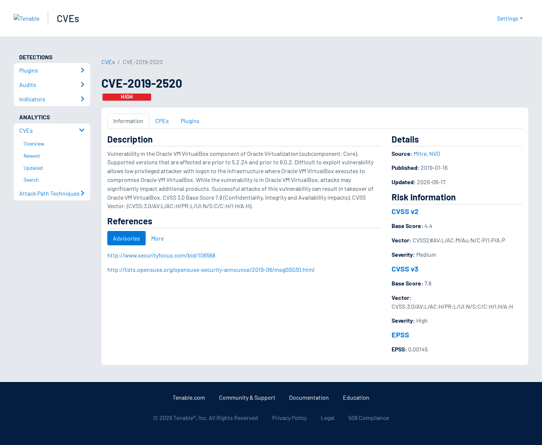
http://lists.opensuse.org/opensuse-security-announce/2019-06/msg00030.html (211, 269)
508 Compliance (368, 417)
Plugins (190, 120)
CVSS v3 (405, 268)
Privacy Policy (289, 417)
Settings (507, 18)
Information (128, 120)
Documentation (309, 397)
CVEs (68, 18)
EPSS (400, 334)
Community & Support (247, 397)
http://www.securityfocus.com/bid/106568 (161, 255)
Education (356, 397)
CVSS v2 (405, 211)
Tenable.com (189, 397)
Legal (327, 417)
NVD (434, 153)
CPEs (162, 120)
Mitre (420, 153)
